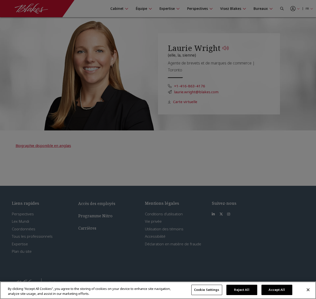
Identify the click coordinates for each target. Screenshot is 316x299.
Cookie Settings (206, 289)
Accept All (277, 289)
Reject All (241, 289)
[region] (158, 290)
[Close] (308, 289)
